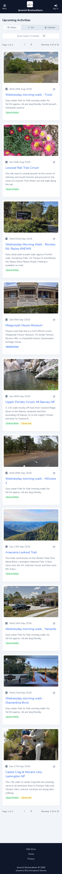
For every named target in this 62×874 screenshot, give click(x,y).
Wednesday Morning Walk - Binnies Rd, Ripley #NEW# (30, 246)
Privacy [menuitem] (31, 858)
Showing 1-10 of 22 (50, 44)
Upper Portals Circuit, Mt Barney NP (30, 402)
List (32, 27)
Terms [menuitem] (31, 854)
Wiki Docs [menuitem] (31, 849)
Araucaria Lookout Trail (21, 552)
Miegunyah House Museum (23, 325)
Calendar (51, 27)
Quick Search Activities (28, 36)
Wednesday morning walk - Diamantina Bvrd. (24, 700)
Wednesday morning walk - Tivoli (28, 95)
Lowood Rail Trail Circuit (22, 168)
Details (13, 27)
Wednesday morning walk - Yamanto (30, 629)
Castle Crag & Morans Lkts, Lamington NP (23, 774)
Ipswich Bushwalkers (30, 10)
